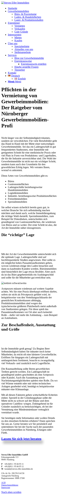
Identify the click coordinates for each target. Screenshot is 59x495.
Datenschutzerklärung (9, 485)
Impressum (5, 487)
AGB (3, 482)
